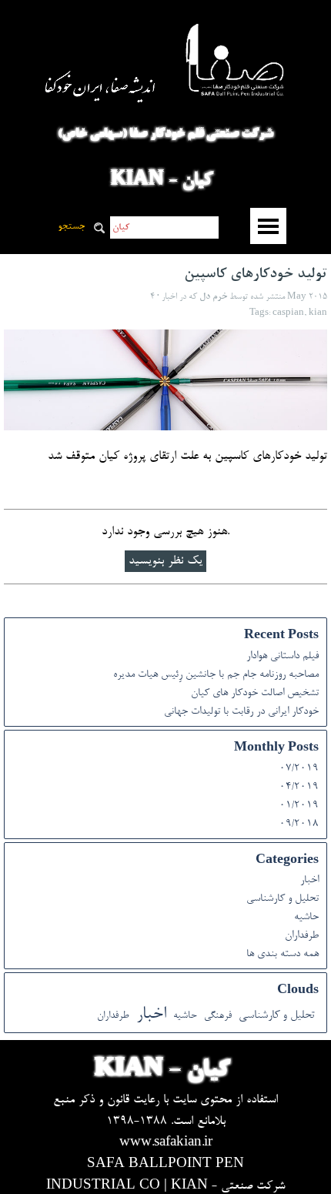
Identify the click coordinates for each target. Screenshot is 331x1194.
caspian (288, 313)
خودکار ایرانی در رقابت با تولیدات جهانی (241, 712)
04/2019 (299, 787)
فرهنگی (218, 1016)
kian (318, 313)
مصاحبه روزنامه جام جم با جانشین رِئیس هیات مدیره (216, 675)
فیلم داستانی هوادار (282, 657)
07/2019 (299, 769)
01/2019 (299, 806)
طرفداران (302, 936)
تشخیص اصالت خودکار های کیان (255, 693)
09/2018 (299, 824)
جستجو (71, 227)
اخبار (309, 881)
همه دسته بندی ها (282, 954)
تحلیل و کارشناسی (282, 899)
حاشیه (306, 917)
